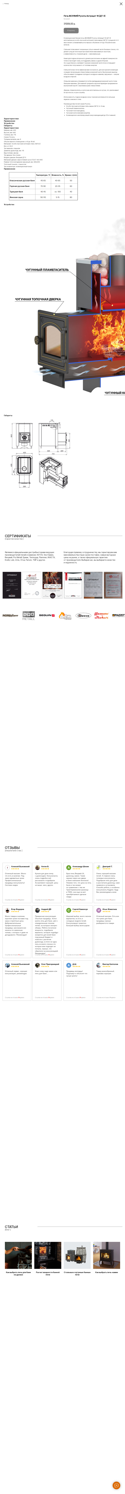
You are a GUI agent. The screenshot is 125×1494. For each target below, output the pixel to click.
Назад (6, 3)
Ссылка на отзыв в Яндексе (105, 997)
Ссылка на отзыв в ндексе (14, 955)
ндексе (21, 900)
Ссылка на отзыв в (11, 900)
